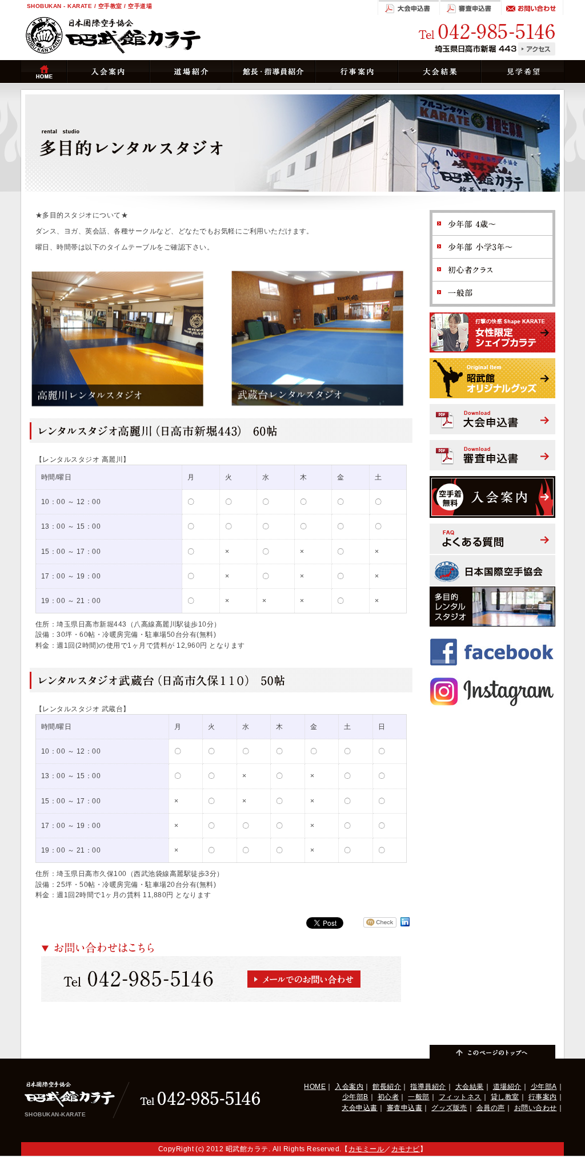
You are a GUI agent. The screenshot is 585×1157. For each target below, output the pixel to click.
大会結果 (469, 1087)
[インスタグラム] (492, 677)
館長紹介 (386, 1087)
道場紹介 (507, 1087)
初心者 (388, 1097)
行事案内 (542, 1097)
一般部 (418, 1097)
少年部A (544, 1087)
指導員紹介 (428, 1087)
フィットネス (460, 1097)
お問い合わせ (535, 1108)
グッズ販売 (449, 1108)
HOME (315, 1087)
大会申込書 (359, 1108)
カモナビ (405, 1149)
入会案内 (349, 1087)
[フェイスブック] (492, 637)
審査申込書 (404, 1108)
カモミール (366, 1149)
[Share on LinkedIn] (405, 926)
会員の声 (490, 1108)
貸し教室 (505, 1097)
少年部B (355, 1097)
